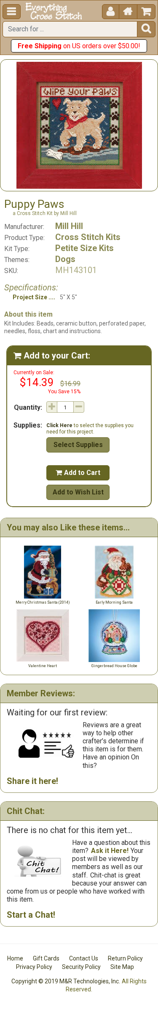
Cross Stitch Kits (88, 237)
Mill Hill (69, 226)
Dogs (65, 259)
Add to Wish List (78, 492)
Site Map (122, 966)
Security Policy (81, 966)
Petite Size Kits (84, 248)
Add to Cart (78, 473)
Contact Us (83, 958)
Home (15, 958)
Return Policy (125, 958)
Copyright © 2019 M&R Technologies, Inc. (65, 981)
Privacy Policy (34, 966)
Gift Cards (46, 958)
